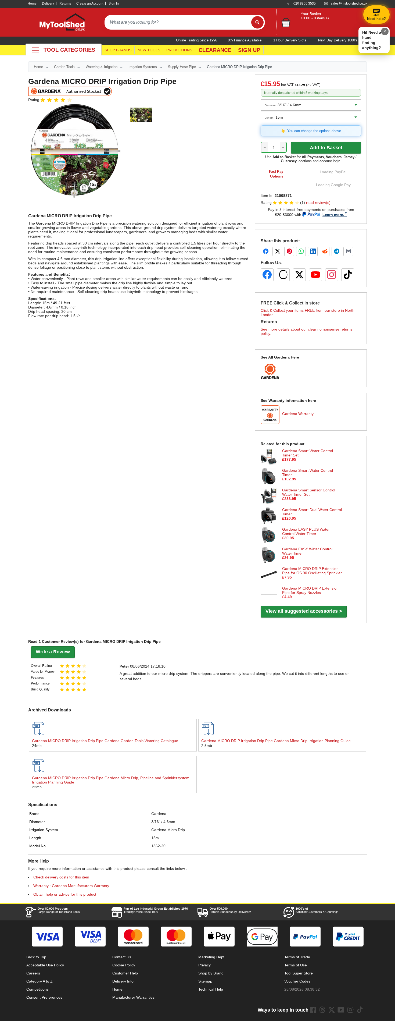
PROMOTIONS (179, 50)
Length (35, 838)
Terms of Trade (297, 957)
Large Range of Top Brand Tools (59, 910)
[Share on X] (277, 251)
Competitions (37, 989)
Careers (33, 973)
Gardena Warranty (298, 414)
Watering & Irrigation (101, 67)
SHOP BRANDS (118, 50)
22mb (37, 787)
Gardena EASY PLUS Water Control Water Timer (306, 531)
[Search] (257, 22)
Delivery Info (123, 981)
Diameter (37, 822)
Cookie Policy (123, 965)
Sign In (114, 3)
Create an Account (89, 3)
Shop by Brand (211, 973)
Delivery (48, 3)
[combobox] (178, 22)
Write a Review (53, 651)
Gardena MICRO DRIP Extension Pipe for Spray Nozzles (310, 590)
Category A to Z (39, 981)
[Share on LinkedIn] (313, 251)
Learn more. (333, 214)
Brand (34, 813)
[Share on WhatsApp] (301, 251)
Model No (37, 846)
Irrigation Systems (142, 67)
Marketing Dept (211, 957)
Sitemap (205, 981)
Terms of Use (295, 965)
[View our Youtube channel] (341, 1009)
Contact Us (121, 957)
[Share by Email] (348, 251)
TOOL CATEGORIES (69, 50)
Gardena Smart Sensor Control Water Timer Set (308, 492)
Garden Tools (64, 67)
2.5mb (206, 745)
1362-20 (158, 846)
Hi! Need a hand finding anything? (371, 40)
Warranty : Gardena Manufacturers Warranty (71, 886)
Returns (65, 3)
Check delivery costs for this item (61, 877)
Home (32, 3)
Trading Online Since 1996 (156, 910)
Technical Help (210, 989)
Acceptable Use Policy (45, 965)
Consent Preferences (44, 997)
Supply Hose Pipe (182, 67)
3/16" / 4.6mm (163, 822)
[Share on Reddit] (324, 251)
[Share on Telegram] (336, 251)
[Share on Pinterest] (289, 251)
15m (155, 838)
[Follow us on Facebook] (267, 274)
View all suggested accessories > (303, 611)
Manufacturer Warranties (133, 997)
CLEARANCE (215, 50)
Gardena (158, 813)
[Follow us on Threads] (283, 274)
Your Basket (311, 14)
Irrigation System (43, 830)
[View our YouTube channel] (315, 274)
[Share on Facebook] (265, 251)
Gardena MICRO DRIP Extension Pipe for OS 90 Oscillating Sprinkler (312, 570)
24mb (37, 745)
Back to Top (36, 957)
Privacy (204, 965)
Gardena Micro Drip (168, 830)
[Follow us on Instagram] (331, 274)
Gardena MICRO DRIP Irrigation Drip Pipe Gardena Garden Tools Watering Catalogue (105, 741)
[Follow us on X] (299, 274)
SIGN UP (249, 50)
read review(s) (318, 202)
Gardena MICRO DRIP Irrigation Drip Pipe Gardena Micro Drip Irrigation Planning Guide (276, 741)
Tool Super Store (298, 973)
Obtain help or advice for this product (64, 894)
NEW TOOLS (149, 50)
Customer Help (125, 973)
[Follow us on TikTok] (347, 274)
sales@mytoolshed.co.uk (349, 3)
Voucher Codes (297, 981)
